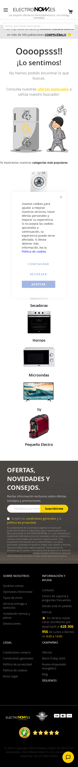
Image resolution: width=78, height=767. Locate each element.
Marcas (47, 612)
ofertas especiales (53, 89)
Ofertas (47, 652)
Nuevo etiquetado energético (54, 666)
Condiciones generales (18, 658)
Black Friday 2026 (53, 658)
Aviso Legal (10, 676)
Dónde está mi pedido (57, 606)
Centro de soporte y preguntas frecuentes (56, 598)
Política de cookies (34, 251)
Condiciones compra (16, 652)
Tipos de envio (12, 598)
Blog (45, 674)
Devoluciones (12, 623)
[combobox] (39, 26)
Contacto (48, 590)
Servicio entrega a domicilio (15, 606)
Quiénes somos (13, 586)
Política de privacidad (17, 664)
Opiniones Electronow (17, 592)
